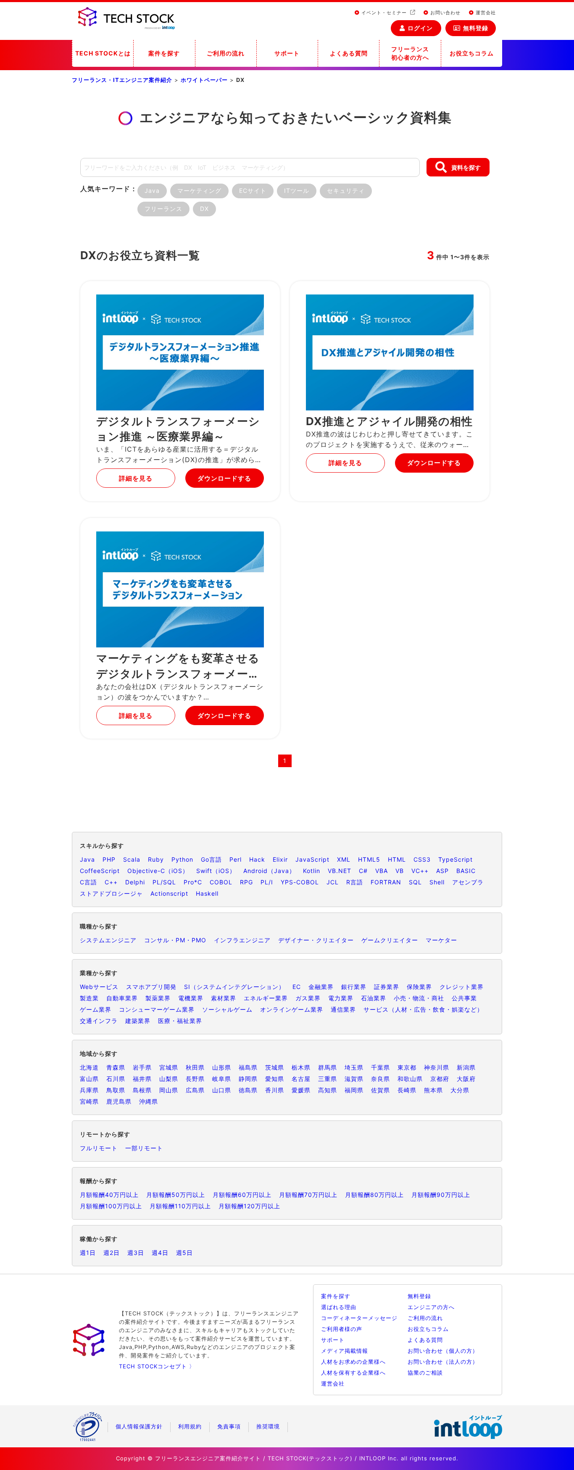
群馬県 (327, 1067)
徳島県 (248, 1090)
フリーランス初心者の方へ (410, 53)
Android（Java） (269, 870)
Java (152, 190)
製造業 (89, 998)
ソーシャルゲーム (227, 1009)
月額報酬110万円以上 (180, 1206)
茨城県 (274, 1067)
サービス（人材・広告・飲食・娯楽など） (423, 1009)
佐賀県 (380, 1090)
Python (182, 859)
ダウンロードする (224, 478)
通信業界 (343, 1009)
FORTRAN (386, 882)
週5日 (184, 1252)
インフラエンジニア (242, 940)
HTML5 (369, 859)
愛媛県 (301, 1090)
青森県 (115, 1067)
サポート (287, 53)
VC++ (420, 870)
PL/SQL (164, 882)
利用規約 (190, 1426)
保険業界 (419, 986)
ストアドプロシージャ (111, 893)
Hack (257, 859)
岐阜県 (221, 1078)
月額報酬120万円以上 (249, 1206)
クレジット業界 (462, 986)
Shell (437, 882)
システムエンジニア (108, 940)
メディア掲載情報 (344, 1350)
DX (204, 208)
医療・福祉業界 (180, 1020)
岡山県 (168, 1090)
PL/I (267, 882)
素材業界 (223, 998)
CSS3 (422, 859)
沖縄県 (148, 1101)
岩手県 (142, 1067)
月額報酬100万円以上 (111, 1206)
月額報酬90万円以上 (440, 1194)
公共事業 (464, 998)
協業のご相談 (425, 1372)
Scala (131, 859)
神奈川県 (436, 1067)
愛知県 (274, 1078)
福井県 (142, 1078)
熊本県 (433, 1090)
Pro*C (193, 882)
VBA (381, 870)
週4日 (160, 1252)
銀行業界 (353, 986)
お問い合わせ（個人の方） (443, 1350)
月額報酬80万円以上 (374, 1194)
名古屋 (301, 1078)
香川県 (274, 1090)
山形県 (221, 1067)
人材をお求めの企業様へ (353, 1361)
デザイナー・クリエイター (316, 940)
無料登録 (475, 28)
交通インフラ (99, 1020)
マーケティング (199, 190)
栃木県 (301, 1067)
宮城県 (168, 1067)
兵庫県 (89, 1090)
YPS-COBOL (300, 882)
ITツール (296, 190)
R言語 (354, 882)
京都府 (439, 1078)
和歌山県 (410, 1078)
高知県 (327, 1090)
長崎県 (407, 1090)
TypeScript (455, 859)
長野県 (195, 1078)
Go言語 (211, 859)
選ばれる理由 (338, 1307)
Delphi (135, 882)
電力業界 (340, 998)
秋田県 (195, 1067)
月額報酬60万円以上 (242, 1194)
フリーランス (163, 208)
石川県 (115, 1078)
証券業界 (386, 986)
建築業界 (137, 1020)
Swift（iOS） (216, 870)
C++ (111, 882)
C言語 (88, 882)
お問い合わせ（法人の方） (443, 1361)
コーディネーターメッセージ (359, 1318)
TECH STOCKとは (103, 53)
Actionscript (169, 893)
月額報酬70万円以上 (308, 1194)
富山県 (89, 1078)
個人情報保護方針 (139, 1426)
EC (296, 986)
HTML (397, 859)
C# (363, 870)
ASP (442, 870)
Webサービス (99, 986)
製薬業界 (158, 998)
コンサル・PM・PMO (175, 940)
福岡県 (354, 1090)
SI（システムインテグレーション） (234, 986)
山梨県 (168, 1078)
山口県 (221, 1090)
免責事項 (229, 1426)
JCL (332, 882)
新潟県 (466, 1067)
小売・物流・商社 (419, 998)
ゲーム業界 (95, 1009)
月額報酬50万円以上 (175, 1194)
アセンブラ (468, 882)
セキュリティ (346, 190)
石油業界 (373, 998)
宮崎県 (89, 1101)
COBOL (221, 882)
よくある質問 (349, 53)
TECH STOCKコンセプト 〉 (157, 1366)
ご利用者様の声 (341, 1328)
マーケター (441, 940)
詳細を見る (136, 478)
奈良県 (380, 1078)
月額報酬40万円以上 (109, 1194)
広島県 (195, 1090)
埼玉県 (354, 1067)
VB (399, 870)
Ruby (156, 859)
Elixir (280, 859)
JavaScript (312, 859)
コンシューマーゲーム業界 (157, 1009)
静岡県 (248, 1078)
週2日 (111, 1252)
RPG (246, 882)
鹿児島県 (119, 1101)
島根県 (142, 1090)
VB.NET (339, 870)
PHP (109, 859)
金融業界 (321, 986)
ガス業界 (308, 998)
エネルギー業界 (266, 998)
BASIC (466, 870)
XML (343, 859)
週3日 (135, 1252)
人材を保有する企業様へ (353, 1372)
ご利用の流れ (226, 53)
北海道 (89, 1067)
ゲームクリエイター (389, 940)
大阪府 (466, 1078)
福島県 (248, 1067)
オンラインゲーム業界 (291, 1009)
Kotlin (311, 870)
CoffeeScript (100, 870)
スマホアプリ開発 (151, 986)
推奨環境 (268, 1426)
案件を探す (164, 53)
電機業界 (190, 998)
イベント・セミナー (384, 13)
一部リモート (144, 1148)
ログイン (420, 28)
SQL (415, 882)
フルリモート (99, 1148)
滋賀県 (354, 1078)
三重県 (327, 1078)
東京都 (407, 1067)
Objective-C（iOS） (158, 870)
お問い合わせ (445, 13)
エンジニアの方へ (431, 1307)
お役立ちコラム (472, 53)
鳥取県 (115, 1090)
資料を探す (466, 167)
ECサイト (252, 190)
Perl (235, 859)
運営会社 (485, 13)
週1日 (88, 1252)
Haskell (207, 893)
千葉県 (380, 1067)
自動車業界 (122, 998)
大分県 (459, 1090)
